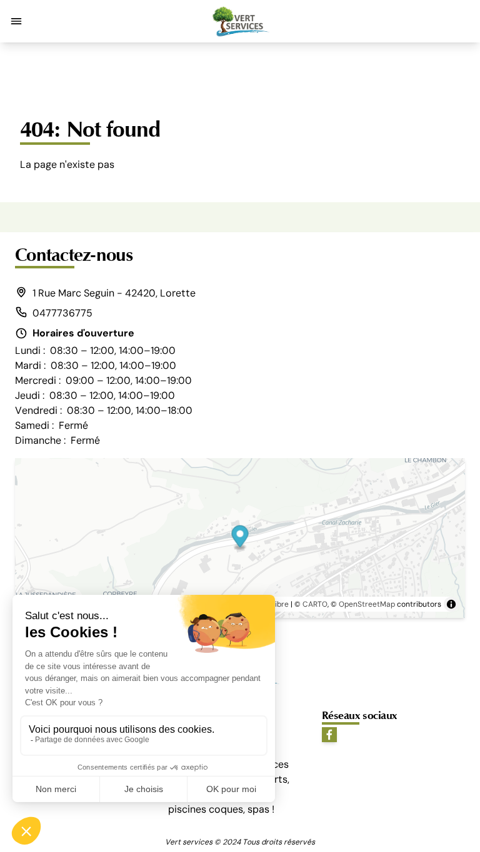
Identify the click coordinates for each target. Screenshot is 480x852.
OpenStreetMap (367, 604)
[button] (16, 21)
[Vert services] (240, 21)
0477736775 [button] (62, 313)
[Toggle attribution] (451, 604)
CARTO (315, 604)
